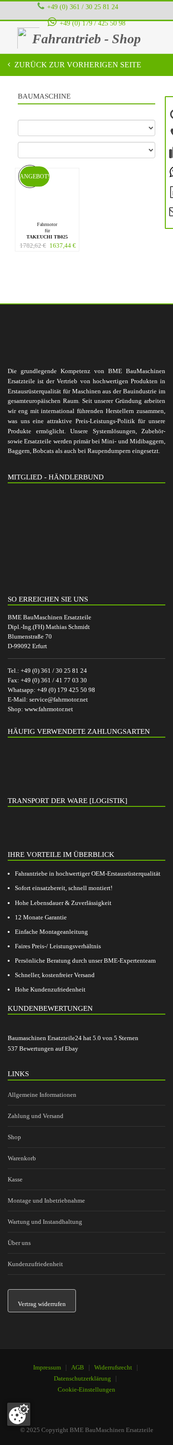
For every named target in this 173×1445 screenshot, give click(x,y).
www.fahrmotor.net (49, 709)
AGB (77, 1367)
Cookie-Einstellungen (86, 1389)
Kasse (15, 1179)
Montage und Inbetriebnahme (46, 1200)
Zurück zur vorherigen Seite (76, 65)
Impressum (47, 1367)
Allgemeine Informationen (42, 1094)
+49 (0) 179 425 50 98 (66, 689)
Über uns (19, 1242)
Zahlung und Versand (35, 1115)
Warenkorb (22, 1158)
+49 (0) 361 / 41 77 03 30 (54, 680)
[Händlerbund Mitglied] (80, 535)
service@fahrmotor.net (58, 699)
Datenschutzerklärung (82, 1378)
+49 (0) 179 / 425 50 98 (92, 23)
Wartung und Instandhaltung (45, 1221)
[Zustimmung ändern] (18, 1414)
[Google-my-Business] (56, 1402)
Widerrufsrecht (113, 1367)
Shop (14, 1137)
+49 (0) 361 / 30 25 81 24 (82, 7)
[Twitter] (106, 1402)
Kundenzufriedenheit (35, 1264)
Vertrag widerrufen (42, 1303)
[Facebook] (81, 1402)
